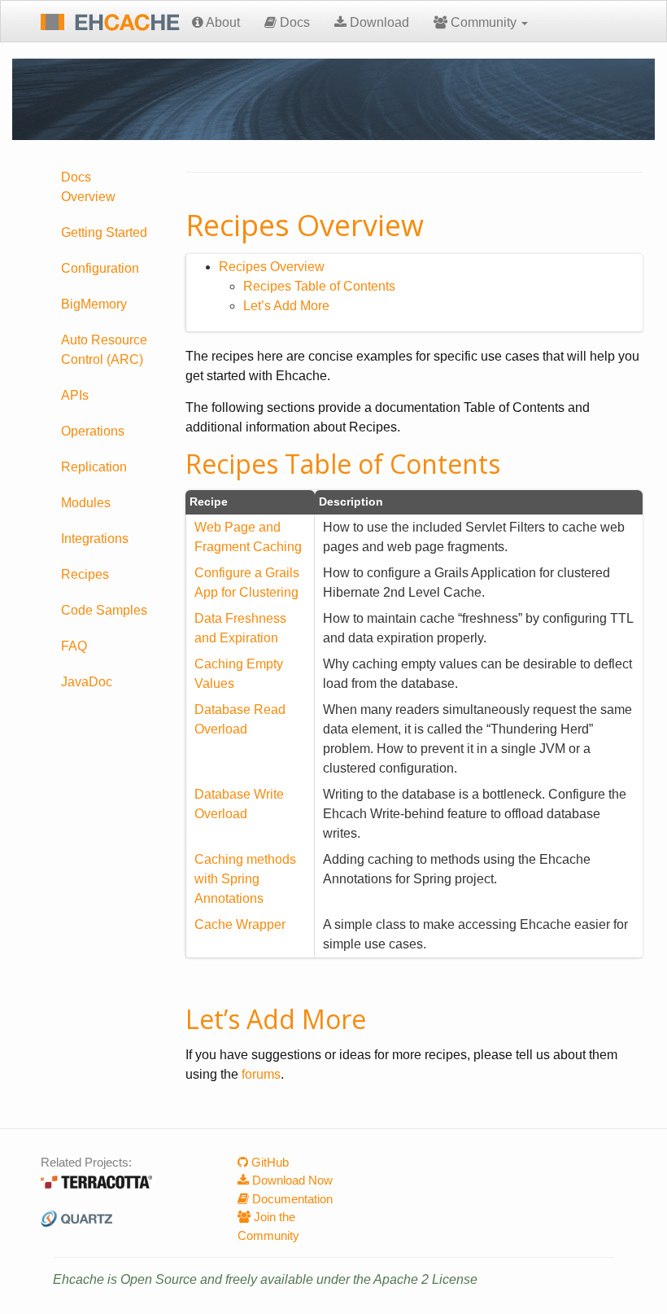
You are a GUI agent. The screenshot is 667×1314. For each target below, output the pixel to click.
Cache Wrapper (240, 924)
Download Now (291, 1180)
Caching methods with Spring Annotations (245, 878)
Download (378, 22)
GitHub (268, 1162)
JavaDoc (86, 682)
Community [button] (483, 22)
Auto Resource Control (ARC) (104, 349)
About (221, 22)
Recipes (85, 574)
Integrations (95, 538)
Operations (92, 431)
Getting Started (104, 232)
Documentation (291, 1199)
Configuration (100, 268)
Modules (86, 503)
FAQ (74, 646)
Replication (94, 467)
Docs (293, 22)
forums (261, 1074)
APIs (75, 395)
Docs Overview (88, 187)
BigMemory (94, 304)
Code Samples (104, 610)
